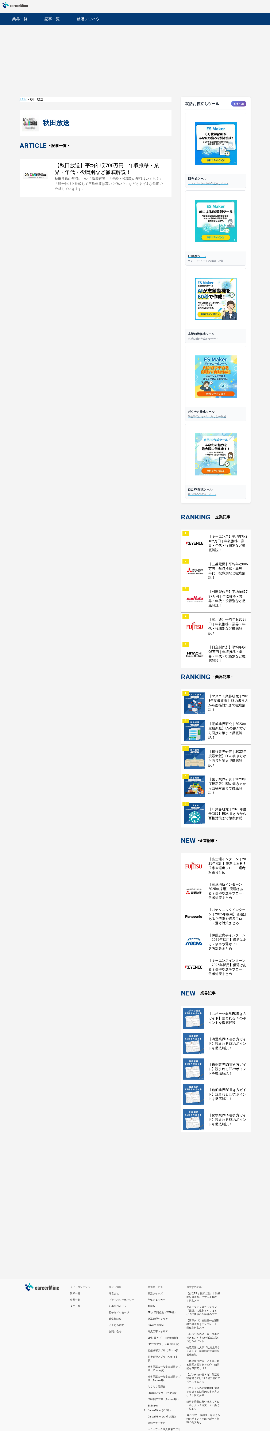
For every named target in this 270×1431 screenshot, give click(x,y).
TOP (23, 99)
